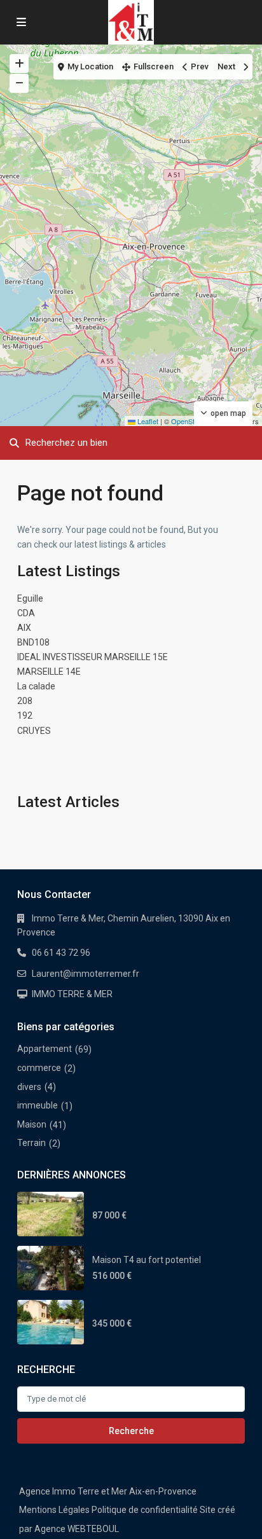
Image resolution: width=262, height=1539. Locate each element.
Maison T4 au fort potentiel (146, 1260)
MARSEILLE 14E (49, 671)
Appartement (44, 1049)
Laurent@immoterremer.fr (85, 974)
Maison (31, 1124)
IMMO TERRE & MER (72, 994)
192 (24, 715)
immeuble (37, 1105)
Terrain (31, 1143)
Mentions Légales (54, 1510)
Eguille (30, 598)
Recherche (131, 1431)
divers (29, 1087)
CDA (26, 613)
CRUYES (34, 731)
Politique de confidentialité (145, 1510)
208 (24, 701)
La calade (36, 686)
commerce (39, 1068)
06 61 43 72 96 (61, 953)
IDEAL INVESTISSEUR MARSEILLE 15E (92, 657)
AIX (24, 628)
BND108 (33, 642)
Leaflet (146, 421)
